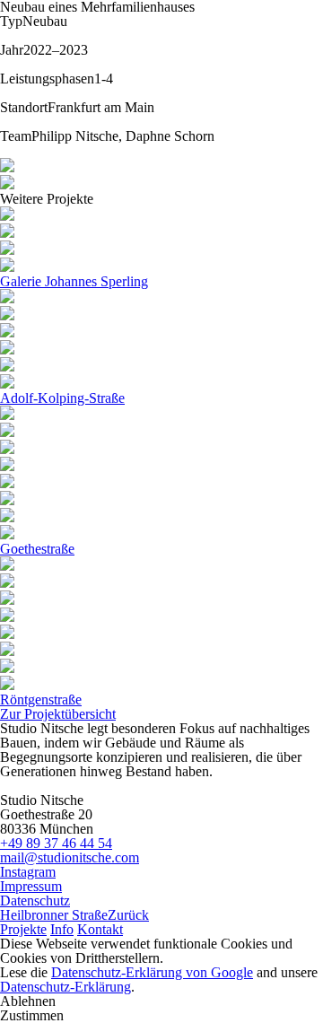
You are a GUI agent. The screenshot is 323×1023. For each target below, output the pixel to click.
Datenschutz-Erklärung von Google (152, 972)
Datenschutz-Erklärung (65, 986)
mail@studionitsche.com (69, 857)
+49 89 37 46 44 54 (56, 843)
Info (62, 929)
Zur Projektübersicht (58, 713)
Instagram (28, 871)
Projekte (23, 929)
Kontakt (100, 929)
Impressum (31, 886)
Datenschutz (35, 900)
